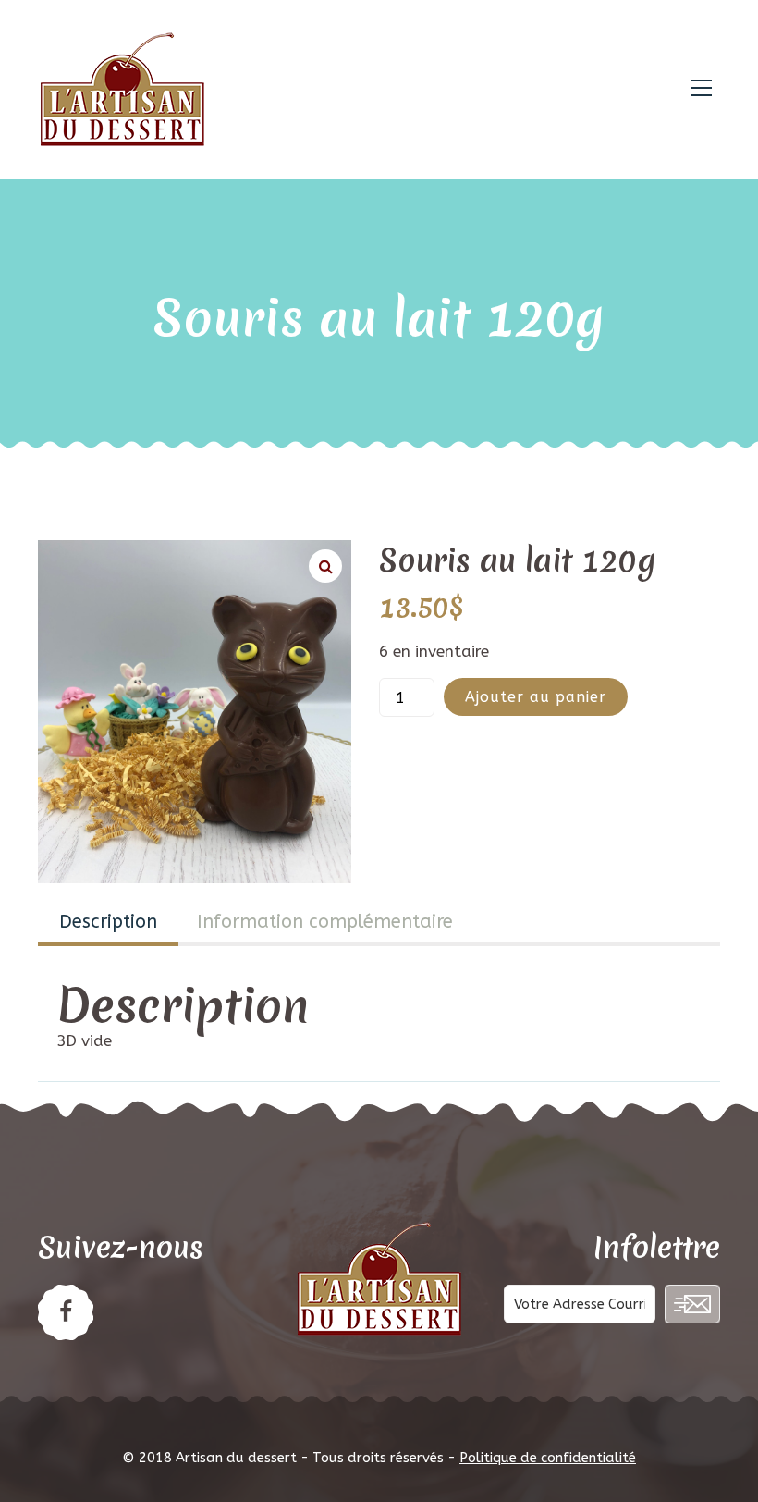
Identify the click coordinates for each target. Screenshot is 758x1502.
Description (108, 921)
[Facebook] (65, 1312)
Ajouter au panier (535, 697)
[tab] (108, 924)
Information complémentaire (325, 921)
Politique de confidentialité (547, 1457)
